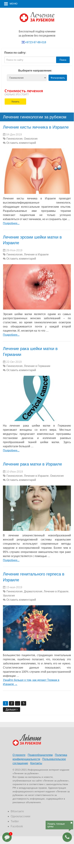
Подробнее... (11, 223)
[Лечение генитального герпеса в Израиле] (37, 628)
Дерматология (33, 591)
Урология (9, 595)
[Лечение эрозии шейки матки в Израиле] (37, 287)
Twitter (15, 821)
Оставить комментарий (21, 142)
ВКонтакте (17, 811)
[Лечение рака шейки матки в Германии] (37, 398)
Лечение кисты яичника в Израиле (36, 127)
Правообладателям (40, 755)
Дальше (11, 709)
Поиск (63, 59)
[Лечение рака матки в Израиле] (37, 508)
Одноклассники (20, 816)
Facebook (17, 826)
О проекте (19, 755)
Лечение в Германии (37, 366)
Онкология (31, 138)
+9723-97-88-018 (35, 42)
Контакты (36, 763)
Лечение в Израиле (36, 254)
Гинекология (15, 138)
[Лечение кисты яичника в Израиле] (37, 171)
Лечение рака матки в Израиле (32, 464)
